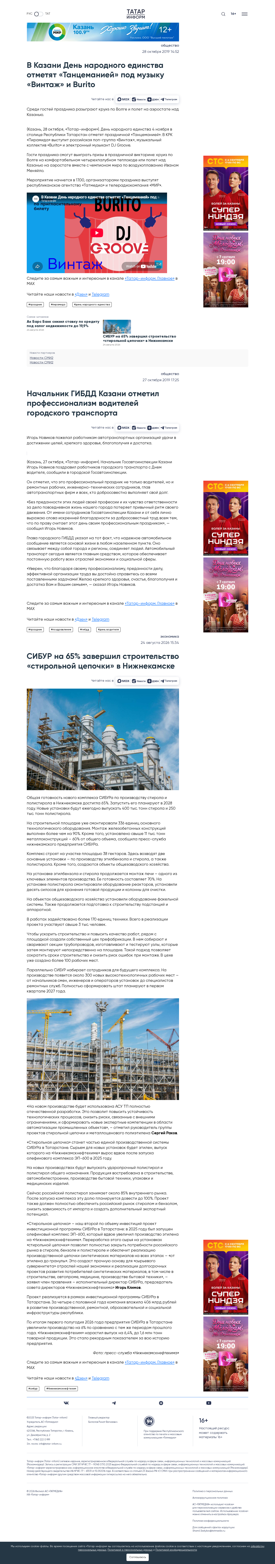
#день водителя (108, 629)
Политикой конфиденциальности (176, 1550)
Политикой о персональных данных (130, 1550)
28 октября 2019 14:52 (160, 52)
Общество (170, 46)
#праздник (35, 304)
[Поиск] (223, 14)
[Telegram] (114, 1403)
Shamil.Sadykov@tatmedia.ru (208, 1531)
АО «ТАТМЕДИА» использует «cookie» (213, 1504)
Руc (29, 13)
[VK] (66, 1403)
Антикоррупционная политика (210, 1498)
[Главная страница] (136, 14)
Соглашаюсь (137, 1557)
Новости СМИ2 (41, 358)
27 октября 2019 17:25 (161, 380)
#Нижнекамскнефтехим (61, 1388)
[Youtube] (208, 1403)
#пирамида (58, 304)
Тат (47, 13)
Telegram (100, 295)
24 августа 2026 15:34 (160, 643)
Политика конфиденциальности (210, 1521)
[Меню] (245, 14)
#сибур (33, 1388)
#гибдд (84, 629)
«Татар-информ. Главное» (150, 279)
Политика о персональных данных (212, 1491)
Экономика (169, 637)
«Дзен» (81, 295)
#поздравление (61, 629)
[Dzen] (161, 1403)
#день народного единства (92, 304)
